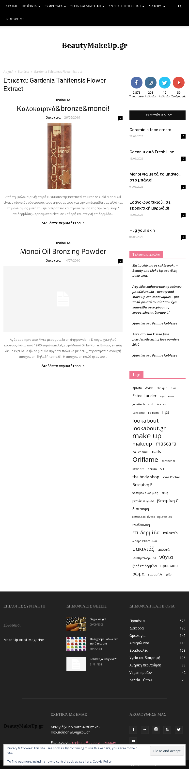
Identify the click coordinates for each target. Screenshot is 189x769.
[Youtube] (133, 741)
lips (165, 412)
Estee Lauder (144, 395)
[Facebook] (133, 730)
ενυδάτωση (141, 524)
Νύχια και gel (98, 619)
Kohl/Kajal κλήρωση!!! (103, 659)
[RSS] (167, 730)
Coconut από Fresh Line (151, 151)
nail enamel (140, 452)
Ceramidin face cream (150, 129)
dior (173, 388)
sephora (138, 469)
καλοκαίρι (171, 533)
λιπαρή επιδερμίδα (144, 541)
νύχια (166, 557)
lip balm (153, 412)
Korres (161, 404)
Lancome (138, 412)
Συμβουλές (54, 6)
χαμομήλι (155, 574)
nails (156, 451)
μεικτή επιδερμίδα (144, 558)
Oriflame (145, 459)
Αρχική (11, 6)
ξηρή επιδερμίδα (144, 566)
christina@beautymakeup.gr (94, 742)
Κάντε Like (136, 80)
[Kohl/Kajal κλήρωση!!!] (76, 664)
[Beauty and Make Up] (94, 46)
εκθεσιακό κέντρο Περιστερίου (152, 517)
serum (152, 469)
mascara (166, 443)
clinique (162, 388)
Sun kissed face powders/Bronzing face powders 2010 (155, 339)
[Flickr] (145, 730)
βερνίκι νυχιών (143, 501)
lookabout (145, 420)
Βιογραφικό (15, 19)
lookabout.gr (149, 428)
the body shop (145, 476)
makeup (142, 443)
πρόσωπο (169, 565)
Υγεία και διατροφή (85, 6)
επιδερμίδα (146, 532)
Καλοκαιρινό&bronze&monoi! (63, 109)
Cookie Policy (102, 761)
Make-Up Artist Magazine (23, 639)
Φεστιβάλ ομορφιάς (145, 493)
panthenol (168, 461)
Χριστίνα (53, 117)
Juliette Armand (142, 404)
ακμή (164, 493)
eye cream (167, 396)
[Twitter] (179, 730)
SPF (162, 469)
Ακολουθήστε (154, 78)
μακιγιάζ (143, 548)
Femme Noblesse (164, 323)
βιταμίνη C (167, 500)
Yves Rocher (171, 477)
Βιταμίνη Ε (142, 484)
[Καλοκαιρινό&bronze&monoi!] (63, 156)
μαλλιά (164, 549)
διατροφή (140, 508)
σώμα (138, 573)
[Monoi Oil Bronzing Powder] (63, 299)
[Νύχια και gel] (76, 624)
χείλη (169, 574)
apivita (137, 388)
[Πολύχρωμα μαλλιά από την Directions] (76, 644)
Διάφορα (155, 6)
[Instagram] (156, 729)
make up (147, 435)
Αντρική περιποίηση (125, 6)
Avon (149, 387)
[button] (180, 6)
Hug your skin (142, 230)
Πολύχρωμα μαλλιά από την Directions (104, 641)
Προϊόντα (29, 6)
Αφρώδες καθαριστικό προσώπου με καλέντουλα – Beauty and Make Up (157, 291)
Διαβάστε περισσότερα (61, 223)
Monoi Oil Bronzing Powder (63, 252)
